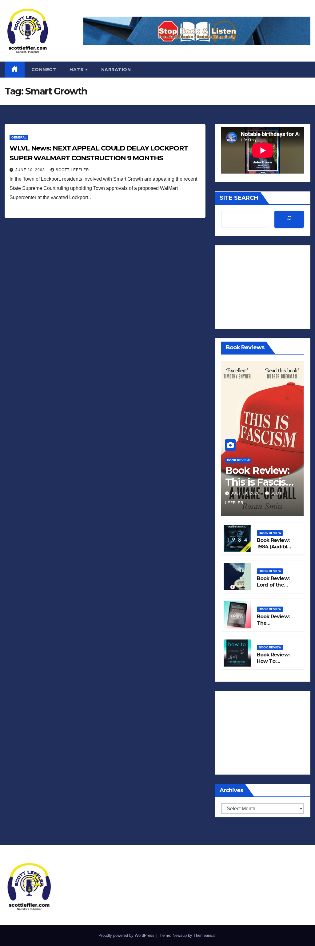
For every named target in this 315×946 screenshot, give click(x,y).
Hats (77, 69)
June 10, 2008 (30, 170)
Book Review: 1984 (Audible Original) (273, 546)
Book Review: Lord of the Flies (273, 584)
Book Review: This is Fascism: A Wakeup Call (261, 482)
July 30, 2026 (246, 493)
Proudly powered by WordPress (127, 935)
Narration (116, 69)
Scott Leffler (72, 170)
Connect (43, 69)
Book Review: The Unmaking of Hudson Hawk (273, 626)
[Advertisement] (262, 287)
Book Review (238, 460)
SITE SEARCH (239, 197)
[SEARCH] (289, 219)
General (18, 137)
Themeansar (204, 935)
